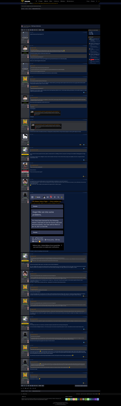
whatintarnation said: (34, 149)
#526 (86, 119)
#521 (86, 32)
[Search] (96, 1)
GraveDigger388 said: (34, 86)
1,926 (28, 84)
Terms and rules (84, 393)
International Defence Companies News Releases (94, 47)
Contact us (78, 393)
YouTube (90, 33)
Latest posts (91, 37)
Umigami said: (33, 47)
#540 (86, 372)
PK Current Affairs (93, 41)
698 (39, 385)
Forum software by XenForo (60, 402)
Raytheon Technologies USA (95, 43)
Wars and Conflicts (93, 63)
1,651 (28, 200)
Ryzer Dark (25, 393)
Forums (41, 1)
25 (28, 385)
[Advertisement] (60, 17)
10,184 (28, 157)
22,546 (28, 173)
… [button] (26, 385)
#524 (86, 76)
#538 (86, 345)
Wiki (51, 1)
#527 (86, 134)
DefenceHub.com (71, 1)
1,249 (28, 279)
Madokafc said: (33, 273)
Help (94, 393)
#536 (86, 316)
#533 (86, 271)
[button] (43, 1)
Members (63, 1)
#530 (86, 179)
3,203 (28, 104)
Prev (22, 385)
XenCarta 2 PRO (57, 404)
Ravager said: (33, 256)
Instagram (90, 34)
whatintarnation (25, 139)
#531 (86, 192)
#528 (86, 147)
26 (30, 385)
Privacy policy (90, 393)
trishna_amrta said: (33, 97)
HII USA (91, 48)
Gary (23, 27)
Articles (47, 1)
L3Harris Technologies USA (94, 54)
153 (25, 173)
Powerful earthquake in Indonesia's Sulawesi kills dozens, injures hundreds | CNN (47, 111)
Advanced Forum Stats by (60, 403)
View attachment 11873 (34, 289)
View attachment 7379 (34, 49)
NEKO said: (32, 65)
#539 (86, 359)
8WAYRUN (65, 404)
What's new (57, 1)
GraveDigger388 (25, 37)
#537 (86, 332)
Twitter (90, 32)
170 (28, 71)
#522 (86, 45)
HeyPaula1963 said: (34, 287)
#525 (86, 95)
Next (42, 385)
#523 (86, 63)
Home (36, 1)
